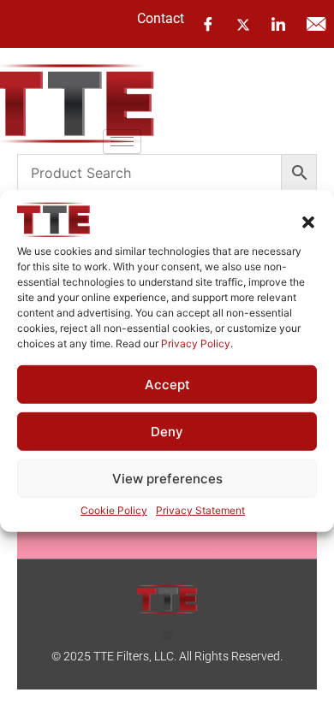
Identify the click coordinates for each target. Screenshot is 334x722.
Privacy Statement (200, 510)
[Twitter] (243, 23)
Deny (167, 431)
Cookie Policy (114, 510)
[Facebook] (208, 24)
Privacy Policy (195, 343)
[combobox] (149, 173)
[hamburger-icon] (122, 141)
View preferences (167, 478)
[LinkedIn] (278, 24)
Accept (167, 384)
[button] (308, 222)
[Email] (316, 24)
